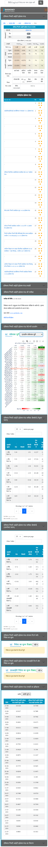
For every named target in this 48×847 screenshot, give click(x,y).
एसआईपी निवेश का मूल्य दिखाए (22, 670)
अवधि (19, 694)
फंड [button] (16, 447)
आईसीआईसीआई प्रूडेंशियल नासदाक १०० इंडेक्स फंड (18, 111)
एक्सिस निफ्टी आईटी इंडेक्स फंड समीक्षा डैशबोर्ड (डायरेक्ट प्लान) (20, 526)
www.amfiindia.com (16, 313)
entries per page (29, 429)
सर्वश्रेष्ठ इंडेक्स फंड (24, 95)
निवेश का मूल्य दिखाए (22, 644)
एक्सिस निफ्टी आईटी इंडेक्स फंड (14, 16)
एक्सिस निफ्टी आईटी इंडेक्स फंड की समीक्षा (19, 292)
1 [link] (24, 511)
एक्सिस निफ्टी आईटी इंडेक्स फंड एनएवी (17, 286)
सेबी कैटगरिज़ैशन (8, 318)
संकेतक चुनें (14, 334)
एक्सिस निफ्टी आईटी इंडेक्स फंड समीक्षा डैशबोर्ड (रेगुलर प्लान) (23, 419)
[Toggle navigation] (46, 10)
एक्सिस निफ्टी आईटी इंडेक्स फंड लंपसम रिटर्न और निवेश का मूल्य (21, 636)
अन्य (19, 23)
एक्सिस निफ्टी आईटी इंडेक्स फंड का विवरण (19, 843)
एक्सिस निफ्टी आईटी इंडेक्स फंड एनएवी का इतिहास (21, 687)
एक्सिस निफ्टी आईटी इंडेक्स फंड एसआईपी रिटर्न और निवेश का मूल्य (22, 662)
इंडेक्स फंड (27, 23)
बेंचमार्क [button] (22, 447)
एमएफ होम (12, 23)
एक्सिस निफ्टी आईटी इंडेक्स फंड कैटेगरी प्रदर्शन (20, 327)
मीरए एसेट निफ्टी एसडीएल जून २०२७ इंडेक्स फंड (17, 210)
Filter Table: (10, 434)
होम (4, 23)
